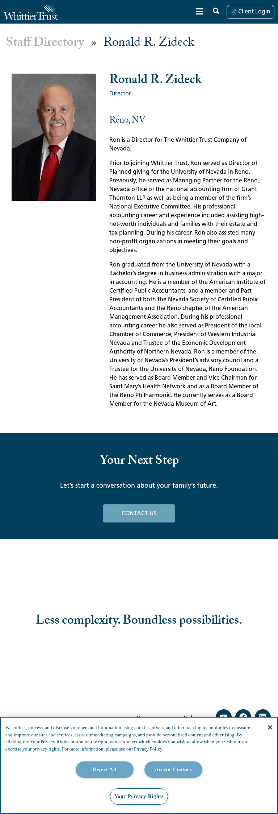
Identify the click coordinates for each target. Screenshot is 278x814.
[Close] (270, 727)
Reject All (105, 769)
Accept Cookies (173, 769)
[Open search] (216, 11)
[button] (199, 11)
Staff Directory (45, 42)
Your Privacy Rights (139, 796)
